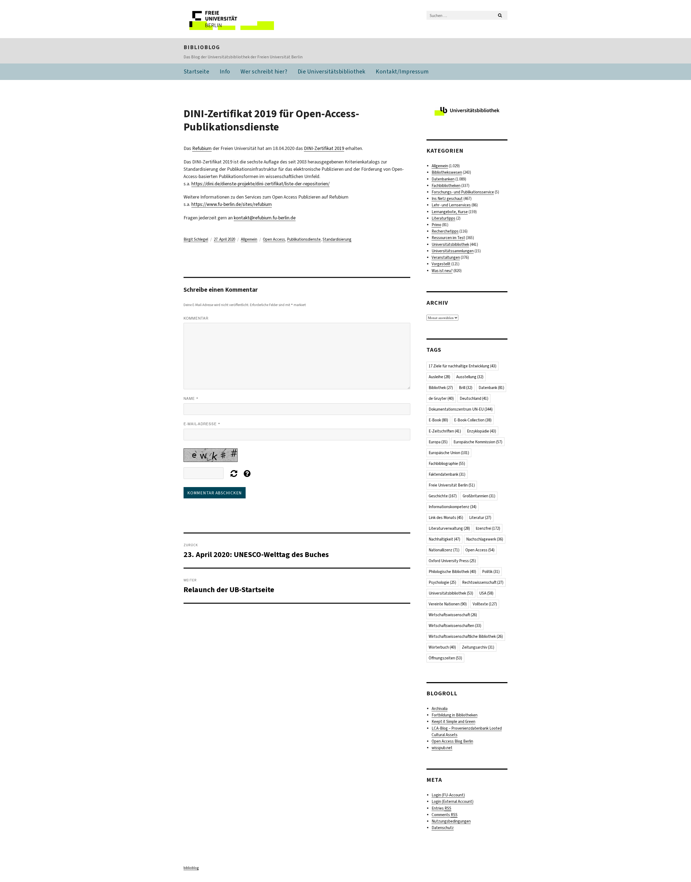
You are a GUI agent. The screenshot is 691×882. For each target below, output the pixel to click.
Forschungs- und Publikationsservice (463, 192)
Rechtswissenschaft (482, 582)
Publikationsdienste (304, 239)
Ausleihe (439, 377)
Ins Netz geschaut (447, 198)
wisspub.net (442, 747)
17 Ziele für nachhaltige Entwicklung (462, 366)
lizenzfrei (488, 528)
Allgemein (249, 239)
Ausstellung (469, 377)
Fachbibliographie (447, 463)
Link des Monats (446, 517)
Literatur (480, 517)
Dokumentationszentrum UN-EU (461, 409)
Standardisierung (337, 239)
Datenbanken (443, 179)
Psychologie (442, 582)
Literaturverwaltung (449, 528)
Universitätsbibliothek (450, 244)
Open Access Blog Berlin (452, 741)
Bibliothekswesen (447, 172)
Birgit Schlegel (196, 239)
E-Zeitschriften (445, 431)
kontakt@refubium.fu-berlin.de (265, 217)
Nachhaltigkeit (444, 539)
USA (486, 593)
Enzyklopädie (481, 431)
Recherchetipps (445, 231)
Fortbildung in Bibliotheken (454, 715)
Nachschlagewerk (484, 539)
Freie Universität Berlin (452, 485)
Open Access (274, 239)
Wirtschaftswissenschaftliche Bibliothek (466, 636)
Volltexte (485, 604)
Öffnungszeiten (445, 658)
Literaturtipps (443, 218)
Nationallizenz (444, 550)
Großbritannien (479, 496)
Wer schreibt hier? (264, 71)
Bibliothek (441, 387)
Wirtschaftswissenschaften (455, 625)
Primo (436, 224)
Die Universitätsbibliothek (331, 71)
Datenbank (491, 387)
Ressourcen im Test (448, 237)
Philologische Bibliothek (452, 571)
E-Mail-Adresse (202, 423)
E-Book (438, 420)
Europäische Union (449, 452)
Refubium (202, 148)
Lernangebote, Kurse (450, 211)
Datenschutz (443, 827)
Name (191, 398)
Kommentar (196, 318)
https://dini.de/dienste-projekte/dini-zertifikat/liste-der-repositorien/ (260, 183)
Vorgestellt (441, 264)
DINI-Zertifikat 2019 (324, 148)
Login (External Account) (452, 801)
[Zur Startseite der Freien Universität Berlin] (229, 19)
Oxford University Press (452, 561)
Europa (438, 442)
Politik (491, 571)
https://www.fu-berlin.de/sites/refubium (231, 204)
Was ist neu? (442, 270)
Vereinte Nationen (448, 604)
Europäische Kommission (477, 442)
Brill (465, 387)
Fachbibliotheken (446, 185)
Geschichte (443, 496)
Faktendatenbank (447, 474)
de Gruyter (441, 398)
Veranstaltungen (446, 257)
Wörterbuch (442, 647)
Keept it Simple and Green (453, 721)
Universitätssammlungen (453, 251)
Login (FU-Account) (448, 795)
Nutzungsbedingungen (451, 821)
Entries (441, 808)
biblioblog (202, 47)
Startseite (196, 71)
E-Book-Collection (473, 420)
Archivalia (440, 708)
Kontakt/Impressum (402, 71)
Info (225, 71)
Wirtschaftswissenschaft (453, 615)
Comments (445, 814)
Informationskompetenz (452, 506)
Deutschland (474, 398)
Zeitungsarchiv (478, 647)
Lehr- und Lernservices (451, 205)
